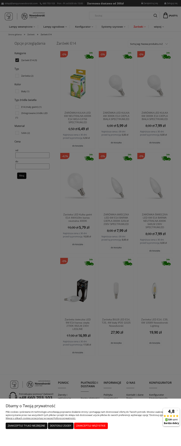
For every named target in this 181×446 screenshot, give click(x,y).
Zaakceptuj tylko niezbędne (26, 425)
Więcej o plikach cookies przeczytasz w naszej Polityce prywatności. (41, 418)
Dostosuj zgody (60, 425)
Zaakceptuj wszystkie (91, 425)
